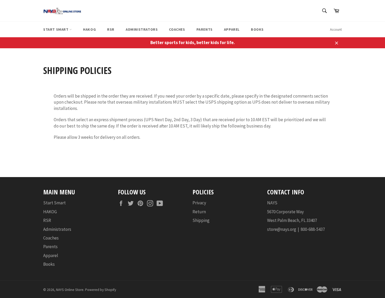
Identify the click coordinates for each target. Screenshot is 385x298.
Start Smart (56, 29)
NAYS (272, 203)
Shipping (201, 220)
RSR (110, 29)
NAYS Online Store (70, 290)
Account (336, 29)
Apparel (232, 29)
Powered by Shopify (100, 290)
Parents (204, 29)
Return (199, 212)
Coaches (177, 29)
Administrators (142, 29)
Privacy (199, 203)
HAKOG (89, 29)
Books (257, 29)
